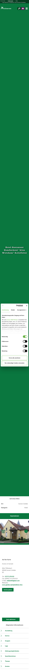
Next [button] (26, 531)
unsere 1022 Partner (12, 319)
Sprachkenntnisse (10, 656)
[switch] (25, 341)
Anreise (7, 666)
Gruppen (7, 641)
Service (7, 636)
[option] (14, 531)
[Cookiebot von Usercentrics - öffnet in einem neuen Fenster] (17, 306)
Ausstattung (8, 631)
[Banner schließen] (26, 305)
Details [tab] (13, 310)
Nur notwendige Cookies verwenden (14, 363)
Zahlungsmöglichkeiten (12, 651)
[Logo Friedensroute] (6, 8)
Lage (6, 646)
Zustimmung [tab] (5, 310)
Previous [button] (3, 531)
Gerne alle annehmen (14, 358)
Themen (7, 661)
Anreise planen (8, 590)
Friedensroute (10, 0)
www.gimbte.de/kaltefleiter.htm (12, 585)
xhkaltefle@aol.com (13, 581)
